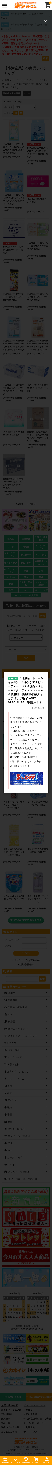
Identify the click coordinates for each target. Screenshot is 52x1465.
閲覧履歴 (26, 1462)
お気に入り (15, 1462)
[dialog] (26, 732)
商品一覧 (5, 1462)
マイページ (46, 1462)
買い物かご (36, 1462)
